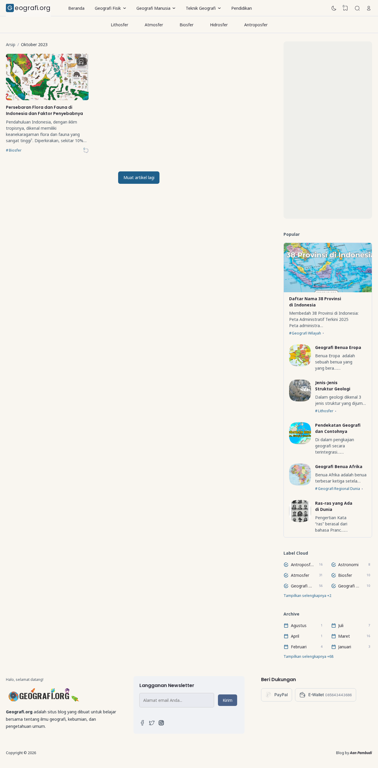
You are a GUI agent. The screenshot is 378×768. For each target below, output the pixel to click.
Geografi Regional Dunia (339, 488)
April (295, 636)
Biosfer (186, 24)
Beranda (76, 8)
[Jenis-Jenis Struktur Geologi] (300, 400)
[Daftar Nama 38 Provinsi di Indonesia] (328, 290)
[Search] (357, 8)
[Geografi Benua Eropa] (300, 365)
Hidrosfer (219, 24)
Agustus (299, 625)
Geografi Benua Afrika (338, 466)
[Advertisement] (328, 130)
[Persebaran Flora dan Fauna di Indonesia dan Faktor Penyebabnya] (47, 98)
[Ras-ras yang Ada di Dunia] (300, 520)
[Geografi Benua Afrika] (300, 484)
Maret (344, 636)
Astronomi (348, 564)
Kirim (227, 700)
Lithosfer (119, 24)
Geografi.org (29, 8)
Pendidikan (241, 8)
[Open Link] (369, 8)
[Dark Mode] (334, 8)
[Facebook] (142, 724)
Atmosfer (154, 24)
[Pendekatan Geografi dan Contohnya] (300, 442)
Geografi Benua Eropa (338, 347)
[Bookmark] (81, 61)
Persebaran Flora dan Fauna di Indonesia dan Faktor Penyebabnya (44, 110)
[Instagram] (161, 724)
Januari (344, 647)
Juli (340, 625)
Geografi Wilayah (306, 333)
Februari (299, 647)
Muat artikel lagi (138, 177)
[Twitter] (152, 724)
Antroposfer (256, 24)
